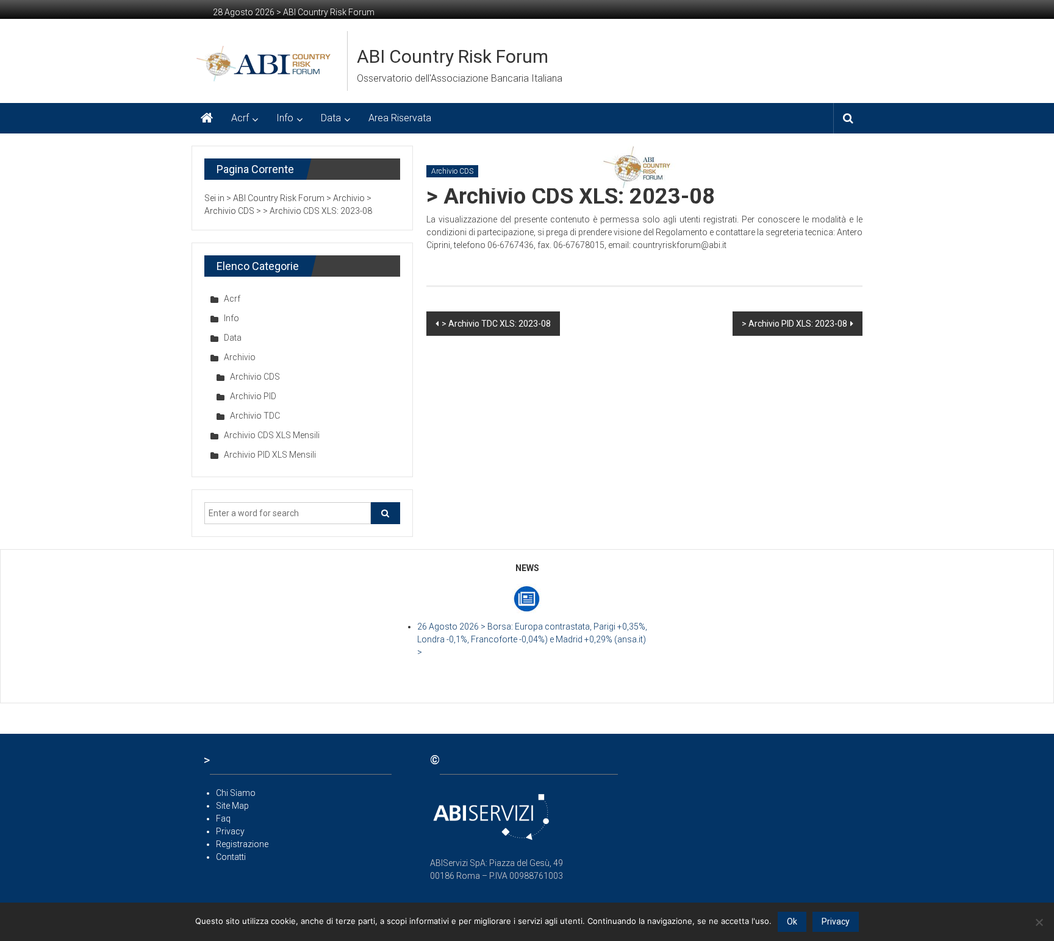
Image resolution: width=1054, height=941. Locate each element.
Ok (792, 921)
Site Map (232, 806)
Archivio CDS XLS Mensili (272, 435)
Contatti (231, 857)
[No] (1039, 922)
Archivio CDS (452, 171)
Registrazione (242, 844)
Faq (223, 818)
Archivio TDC (255, 416)
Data (331, 118)
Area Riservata (399, 118)
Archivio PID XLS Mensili (270, 455)
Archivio (240, 357)
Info (284, 118)
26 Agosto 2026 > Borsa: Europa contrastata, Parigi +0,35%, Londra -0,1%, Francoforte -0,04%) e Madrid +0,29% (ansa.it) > (532, 639)
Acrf (240, 118)
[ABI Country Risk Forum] (207, 118)
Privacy (230, 831)
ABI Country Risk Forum (452, 56)
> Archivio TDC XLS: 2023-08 (496, 323)
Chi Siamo (236, 793)
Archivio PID (253, 396)
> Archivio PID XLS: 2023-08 (794, 323)
